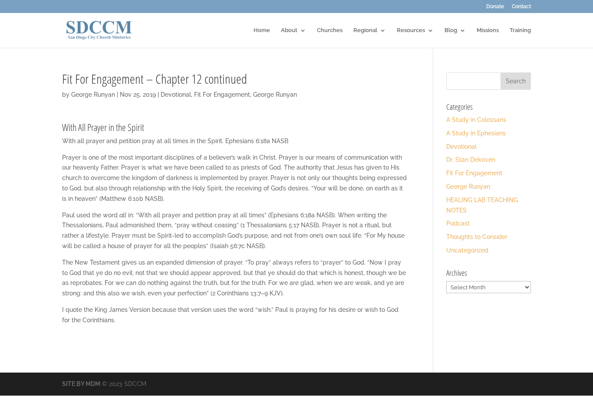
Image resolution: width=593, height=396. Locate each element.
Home (262, 30)
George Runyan (93, 94)
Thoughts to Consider (476, 236)
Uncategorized (467, 250)
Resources (411, 30)
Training (520, 30)
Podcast (458, 223)
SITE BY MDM (81, 383)
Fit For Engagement (222, 94)
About (289, 30)
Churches (330, 30)
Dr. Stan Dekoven (470, 159)
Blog (451, 30)
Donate (495, 7)
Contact (521, 7)
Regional (365, 30)
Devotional (176, 94)
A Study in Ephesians (476, 133)
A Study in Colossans (476, 119)
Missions (488, 30)
